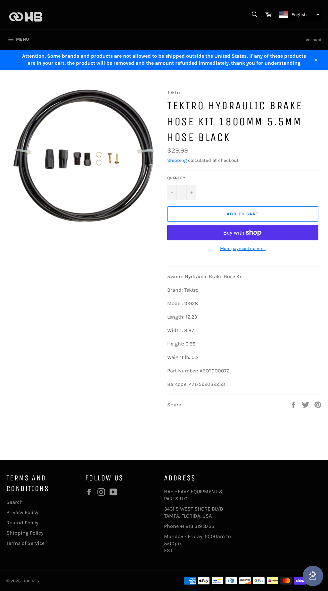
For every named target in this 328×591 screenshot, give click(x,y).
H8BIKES (30, 581)
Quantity (176, 178)
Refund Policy (22, 523)
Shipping (177, 160)
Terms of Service (25, 543)
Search (14, 502)
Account (314, 39)
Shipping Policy (25, 533)
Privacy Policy (22, 512)
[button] (298, 14)
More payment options (243, 248)
